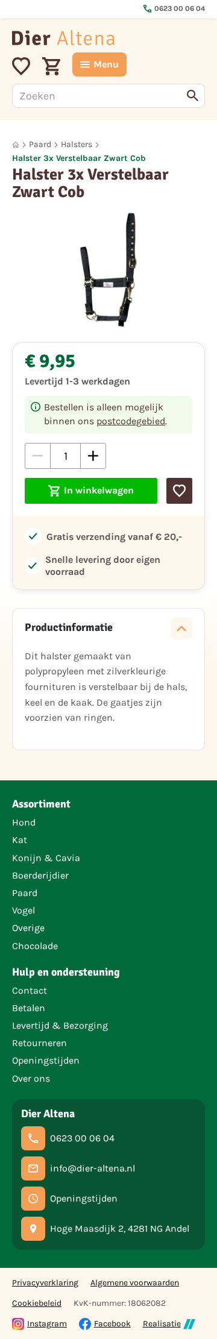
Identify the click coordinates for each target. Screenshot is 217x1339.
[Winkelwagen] (51, 64)
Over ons (31, 1078)
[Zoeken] (193, 96)
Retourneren (39, 1043)
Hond (24, 822)
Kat (19, 839)
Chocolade (35, 946)
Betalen (28, 1008)
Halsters (76, 144)
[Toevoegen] (179, 491)
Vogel (23, 910)
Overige (28, 927)
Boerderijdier (40, 875)
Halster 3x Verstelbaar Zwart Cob (79, 158)
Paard (40, 144)
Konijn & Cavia (46, 858)
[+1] (93, 456)
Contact (29, 990)
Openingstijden (46, 1060)
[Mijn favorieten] (21, 64)
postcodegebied (130, 421)
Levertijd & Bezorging (60, 1025)
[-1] (38, 456)
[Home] (63, 37)
